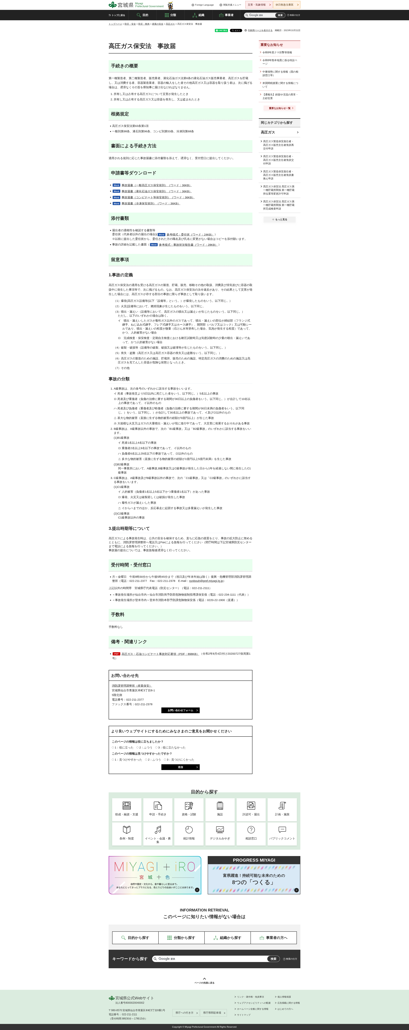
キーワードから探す (130, 959)
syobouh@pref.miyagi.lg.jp (206, 581)
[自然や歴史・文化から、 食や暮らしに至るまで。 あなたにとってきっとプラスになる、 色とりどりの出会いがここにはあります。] (155, 886)
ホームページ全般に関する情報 (252, 1009)
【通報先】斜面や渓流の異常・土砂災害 (280, 96)
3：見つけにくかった (180, 759)
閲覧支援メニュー (232, 5)
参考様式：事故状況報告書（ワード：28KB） (188, 244)
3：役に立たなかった (172, 747)
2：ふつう (145, 747)
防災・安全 (130, 24)
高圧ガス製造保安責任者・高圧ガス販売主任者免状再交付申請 (278, 145)
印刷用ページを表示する (260, 30)
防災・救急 (144, 24)
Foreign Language (204, 5)
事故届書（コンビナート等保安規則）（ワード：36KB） (158, 197)
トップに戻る (118, 15)
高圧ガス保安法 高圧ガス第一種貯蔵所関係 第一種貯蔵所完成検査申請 (278, 205)
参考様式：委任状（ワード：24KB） (190, 234)
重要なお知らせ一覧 (280, 108)
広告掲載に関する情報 (289, 1003)
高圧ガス (170, 24)
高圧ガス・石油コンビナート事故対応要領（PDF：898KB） (160, 654)
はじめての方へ (285, 1009)
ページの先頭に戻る (204, 982)
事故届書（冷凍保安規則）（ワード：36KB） (151, 203)
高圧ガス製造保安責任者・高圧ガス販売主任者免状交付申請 (278, 160)
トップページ (115, 24)
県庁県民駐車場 (212, 1012)
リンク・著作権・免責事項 (250, 997)
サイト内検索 (247, 15)
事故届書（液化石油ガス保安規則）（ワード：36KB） (157, 191)
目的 (145, 14)
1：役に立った (124, 747)
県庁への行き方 (184, 1012)
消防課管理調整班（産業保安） (132, 685)
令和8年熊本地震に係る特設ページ (279, 62)
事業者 (229, 14)
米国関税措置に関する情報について (280, 85)
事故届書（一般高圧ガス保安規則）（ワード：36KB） (157, 185)
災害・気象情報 (257, 4)
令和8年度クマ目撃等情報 (277, 52)
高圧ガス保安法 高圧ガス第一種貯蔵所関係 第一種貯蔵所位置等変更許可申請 (278, 190)
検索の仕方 (295, 15)
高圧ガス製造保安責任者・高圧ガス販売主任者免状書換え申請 (278, 175)
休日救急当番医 (284, 4)
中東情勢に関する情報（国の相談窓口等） (280, 73)
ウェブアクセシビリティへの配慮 (254, 1003)
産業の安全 (157, 24)
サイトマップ (244, 1015)
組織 (201, 14)
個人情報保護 (284, 997)
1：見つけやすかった (128, 759)
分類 (173, 14)
